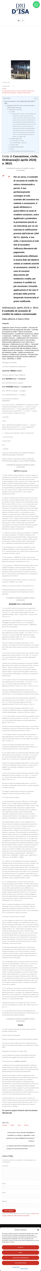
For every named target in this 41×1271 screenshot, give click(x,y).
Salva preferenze (20, 1263)
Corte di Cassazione (21, 91)
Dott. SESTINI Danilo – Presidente (18, 140)
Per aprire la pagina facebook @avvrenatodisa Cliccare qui (23, 151)
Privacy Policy (24, 1268)
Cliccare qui (7, 1113)
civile (33, 156)
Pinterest (26, 1125)
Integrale (13, 111)
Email (3, 1192)
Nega (20, 1252)
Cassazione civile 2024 (9, 91)
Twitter (19, 1125)
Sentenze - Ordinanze (17, 92)
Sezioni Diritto (27, 92)
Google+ (12, 1125)
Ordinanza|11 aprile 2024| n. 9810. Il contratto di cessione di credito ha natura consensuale (21, 106)
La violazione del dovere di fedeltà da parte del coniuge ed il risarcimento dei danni (20, 1147)
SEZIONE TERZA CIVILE (16, 138)
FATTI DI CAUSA (14, 144)
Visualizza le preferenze (20, 1257)
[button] (38, 1230)
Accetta (20, 1247)
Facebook (4, 1125)
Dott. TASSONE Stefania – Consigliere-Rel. (20, 142)
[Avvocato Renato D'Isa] (20, 9)
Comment (5, 1166)
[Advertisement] (20, 40)
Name (4, 1183)
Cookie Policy (16, 1267)
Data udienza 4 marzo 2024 (15, 109)
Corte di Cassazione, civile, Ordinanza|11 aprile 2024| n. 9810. (19, 102)
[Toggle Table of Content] (35, 98)
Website (4, 1201)
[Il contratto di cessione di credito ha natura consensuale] (20, 69)
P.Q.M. (12, 149)
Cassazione (21, 156)
